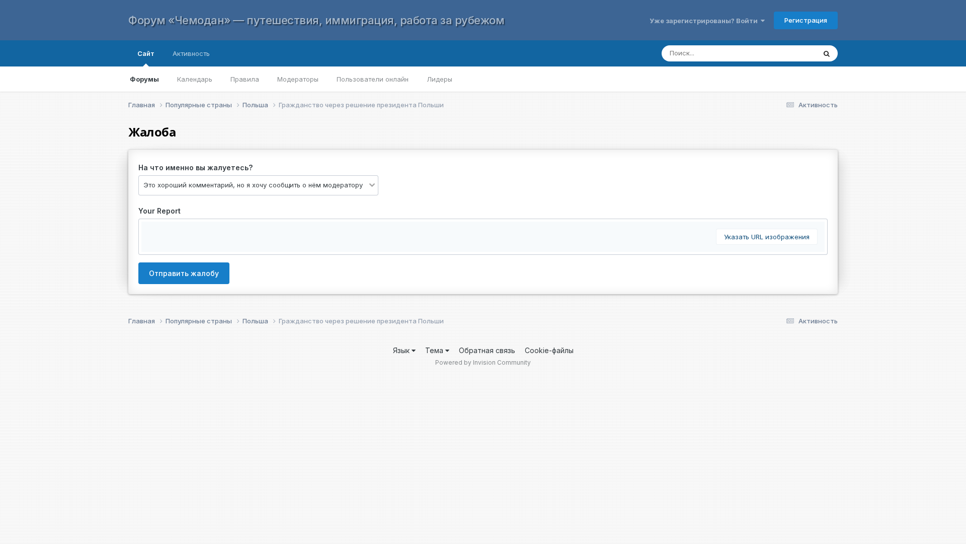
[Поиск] (827, 53)
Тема (435, 350)
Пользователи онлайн (373, 79)
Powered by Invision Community (483, 362)
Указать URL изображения (767, 237)
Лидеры (439, 79)
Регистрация (805, 20)
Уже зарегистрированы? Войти (705, 21)
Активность (191, 53)
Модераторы (297, 79)
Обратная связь (487, 350)
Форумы (144, 79)
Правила (244, 79)
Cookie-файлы (549, 350)
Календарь (194, 79)
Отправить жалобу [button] (184, 273)
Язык (402, 350)
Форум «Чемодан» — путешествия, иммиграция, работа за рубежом (316, 20)
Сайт (145, 53)
